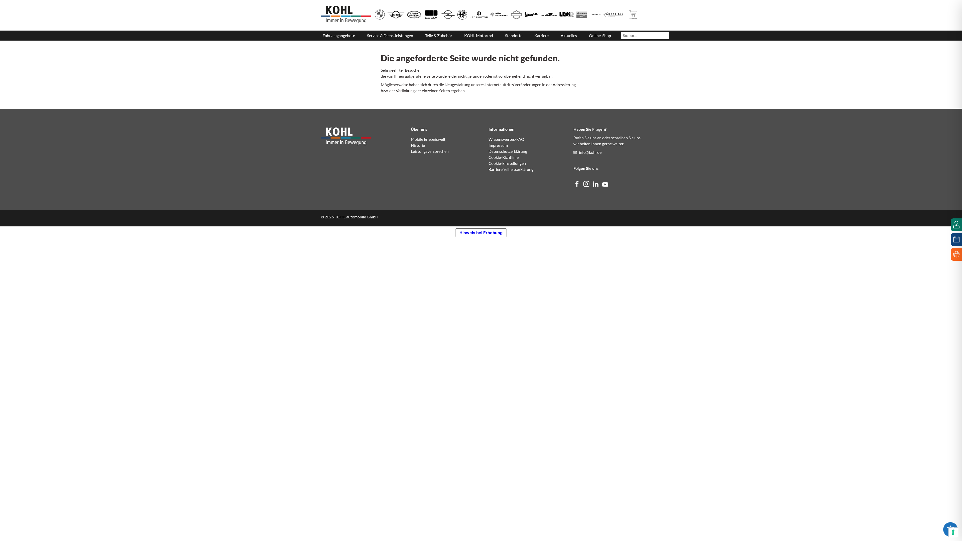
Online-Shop (600, 35)
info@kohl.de (590, 152)
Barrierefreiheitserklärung (511, 169)
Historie (418, 145)
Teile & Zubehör (438, 35)
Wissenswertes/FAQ (506, 139)
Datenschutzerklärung (508, 151)
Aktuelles (569, 35)
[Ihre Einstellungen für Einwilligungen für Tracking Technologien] (953, 532)
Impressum (498, 145)
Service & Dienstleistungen (390, 35)
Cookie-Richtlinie (504, 157)
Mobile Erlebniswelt (428, 139)
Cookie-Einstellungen (507, 163)
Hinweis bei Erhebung (481, 232)
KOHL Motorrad (478, 35)
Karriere (541, 35)
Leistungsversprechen (430, 151)
